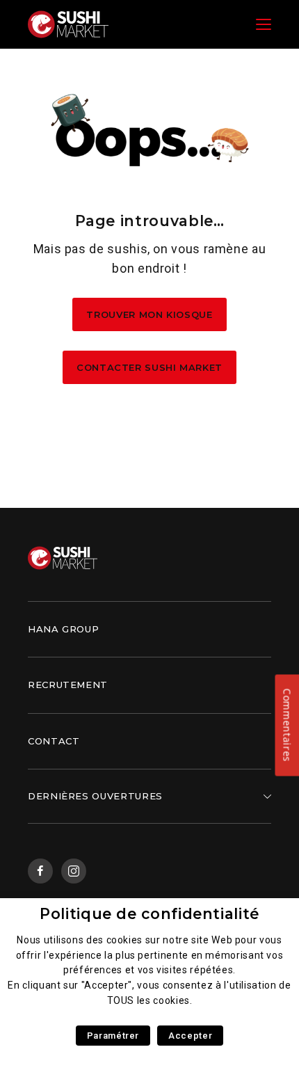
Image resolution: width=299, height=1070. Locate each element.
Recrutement (68, 684)
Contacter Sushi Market (149, 367)
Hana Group (63, 628)
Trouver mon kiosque (149, 314)
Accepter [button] (190, 1035)
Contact (53, 740)
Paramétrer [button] (113, 1035)
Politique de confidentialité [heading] (149, 914)
